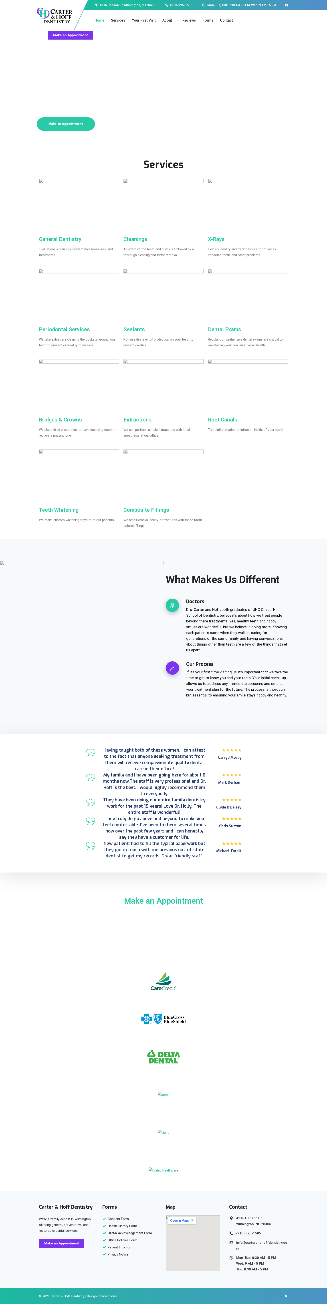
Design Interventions (102, 1296)
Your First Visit (144, 20)
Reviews (189, 20)
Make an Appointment (65, 124)
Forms (208, 20)
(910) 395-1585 (163, 913)
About (167, 20)
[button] (70, 35)
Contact (226, 20)
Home (99, 20)
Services (118, 20)
